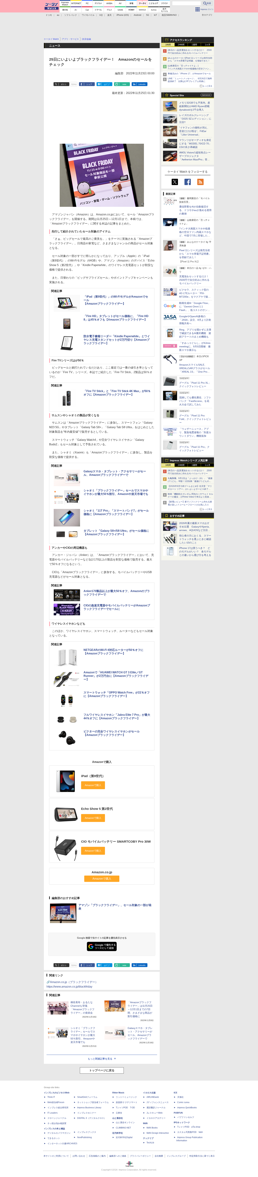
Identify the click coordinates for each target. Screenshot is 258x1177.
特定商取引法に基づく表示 (202, 1156)
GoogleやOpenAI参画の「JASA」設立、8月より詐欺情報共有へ (195, 320)
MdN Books (152, 1128)
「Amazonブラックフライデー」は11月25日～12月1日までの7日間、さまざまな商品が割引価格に (140, 1009)
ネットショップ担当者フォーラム (93, 1102)
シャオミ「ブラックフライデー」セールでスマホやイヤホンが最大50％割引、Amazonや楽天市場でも (83, 1035)
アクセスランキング (181, 40)
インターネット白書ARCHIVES (62, 1143)
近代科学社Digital (124, 1137)
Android (137, 15)
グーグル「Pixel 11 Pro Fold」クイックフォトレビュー (195, 419)
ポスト (64, 84)
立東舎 (119, 1113)
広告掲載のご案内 (97, 1156)
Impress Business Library (89, 1107)
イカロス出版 (149, 1092)
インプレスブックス (86, 1132)
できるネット (53, 1138)
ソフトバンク (70, 15)
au (58, 15)
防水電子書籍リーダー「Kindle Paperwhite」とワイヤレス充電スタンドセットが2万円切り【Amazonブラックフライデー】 (117, 340)
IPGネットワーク (182, 1122)
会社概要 (159, 1156)
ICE (175, 1092)
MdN (145, 1123)
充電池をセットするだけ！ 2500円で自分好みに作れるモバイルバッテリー (195, 280)
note (124, 84)
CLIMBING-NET (123, 1128)
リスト (74, 84)
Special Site (177, 95)
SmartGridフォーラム (87, 1097)
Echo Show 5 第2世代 (97, 809)
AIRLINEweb (153, 1097)
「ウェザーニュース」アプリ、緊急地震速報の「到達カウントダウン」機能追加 (195, 432)
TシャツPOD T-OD (125, 1107)
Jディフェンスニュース (158, 1102)
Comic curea (183, 1102)
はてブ (107, 84)
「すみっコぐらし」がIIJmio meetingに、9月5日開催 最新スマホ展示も (195, 346)
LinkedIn (141, 84)
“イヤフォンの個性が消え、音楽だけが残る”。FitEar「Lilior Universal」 (194, 131)
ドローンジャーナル (56, 1118)
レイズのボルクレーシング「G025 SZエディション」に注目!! (195, 119)
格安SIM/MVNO (169, 15)
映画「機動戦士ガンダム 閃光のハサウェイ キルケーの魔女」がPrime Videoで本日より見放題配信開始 (190, 497)
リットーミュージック (126, 1097)
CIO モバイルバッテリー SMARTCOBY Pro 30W (116, 841)
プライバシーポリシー (140, 1156)
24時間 (181, 44)
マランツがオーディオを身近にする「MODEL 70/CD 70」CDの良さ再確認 (195, 143)
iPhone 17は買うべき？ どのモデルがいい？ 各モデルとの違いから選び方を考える (195, 551)
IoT (155, 15)
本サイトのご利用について (56, 1156)
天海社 (180, 1097)
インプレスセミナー (86, 1113)
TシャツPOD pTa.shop (188, 1127)
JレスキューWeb (155, 1113)
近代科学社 (117, 1133)
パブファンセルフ (185, 1117)
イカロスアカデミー (156, 1118)
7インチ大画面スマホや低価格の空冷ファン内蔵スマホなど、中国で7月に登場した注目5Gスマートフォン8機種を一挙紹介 (195, 235)
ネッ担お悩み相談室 (56, 1123)
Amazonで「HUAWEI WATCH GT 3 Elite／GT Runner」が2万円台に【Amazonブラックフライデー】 (116, 676)
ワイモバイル (88, 15)
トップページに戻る (101, 1070)
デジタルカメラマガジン (59, 1133)
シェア (89, 84)
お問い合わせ (78, 1156)
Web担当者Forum (55, 1102)
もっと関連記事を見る (100, 1058)
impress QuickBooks (187, 1107)
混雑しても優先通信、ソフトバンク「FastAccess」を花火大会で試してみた (195, 401)
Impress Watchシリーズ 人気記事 (189, 460)
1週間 (194, 44)
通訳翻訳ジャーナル (156, 1107)
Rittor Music (118, 1092)
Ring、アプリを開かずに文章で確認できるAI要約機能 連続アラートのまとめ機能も (195, 333)
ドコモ (49, 15)
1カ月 (207, 44)
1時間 (168, 44)
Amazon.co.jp (102, 872)
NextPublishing (84, 1137)
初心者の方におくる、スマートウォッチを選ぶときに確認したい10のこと (195, 539)
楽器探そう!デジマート (126, 1102)
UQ (100, 15)
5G (147, 15)
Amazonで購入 (101, 878)
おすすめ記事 (177, 515)
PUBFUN (178, 1113)
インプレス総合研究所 (57, 1107)
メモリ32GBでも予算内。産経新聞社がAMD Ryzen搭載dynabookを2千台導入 (194, 106)
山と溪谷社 (117, 1118)
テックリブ (148, 1138)
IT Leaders (52, 1113)
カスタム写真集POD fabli (190, 1132)
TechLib (150, 1142)
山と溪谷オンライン (125, 1122)
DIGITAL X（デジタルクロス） (91, 1118)
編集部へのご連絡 (117, 1156)
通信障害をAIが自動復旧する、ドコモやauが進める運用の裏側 (195, 210)
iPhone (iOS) (123, 15)
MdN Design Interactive (158, 1133)
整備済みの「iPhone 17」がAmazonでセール (189, 73)
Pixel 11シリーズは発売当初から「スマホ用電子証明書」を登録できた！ (195, 254)
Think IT (51, 1097)
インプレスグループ (176, 1156)
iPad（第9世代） (93, 776)
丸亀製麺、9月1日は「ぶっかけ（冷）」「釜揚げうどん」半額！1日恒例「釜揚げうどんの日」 (190, 481)
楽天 (109, 15)
